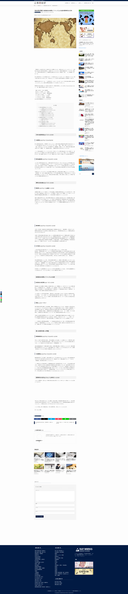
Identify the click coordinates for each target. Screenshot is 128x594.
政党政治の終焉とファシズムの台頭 (46, 117)
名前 (36, 503)
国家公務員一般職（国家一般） (40, 552)
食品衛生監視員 (37, 556)
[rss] (92, 0)
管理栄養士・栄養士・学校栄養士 (61, 565)
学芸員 (56, 562)
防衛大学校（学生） (38, 581)
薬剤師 (56, 568)
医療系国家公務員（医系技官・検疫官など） (43, 586)
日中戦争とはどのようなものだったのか (47, 115)
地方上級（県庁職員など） (59, 550)
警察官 (56, 553)
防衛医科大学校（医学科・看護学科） (41, 582)
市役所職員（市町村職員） (59, 552)
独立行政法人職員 (58, 581)
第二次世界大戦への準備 (44, 121)
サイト (37, 511)
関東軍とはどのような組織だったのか (47, 113)
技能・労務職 (57, 575)
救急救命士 (57, 556)
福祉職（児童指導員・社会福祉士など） (62, 573)
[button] (37, 419)
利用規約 (59, 590)
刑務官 (36, 571)
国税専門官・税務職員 (39, 553)
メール (37, 507)
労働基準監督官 (37, 558)
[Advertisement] (55, 58)
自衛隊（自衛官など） (39, 585)
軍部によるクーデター (44, 120)
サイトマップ (64, 590)
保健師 (56, 569)
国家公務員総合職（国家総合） (40, 550)
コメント (37, 490)
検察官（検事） (37, 563)
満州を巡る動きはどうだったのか (46, 111)
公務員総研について (51, 590)
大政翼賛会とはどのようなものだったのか (48, 124)
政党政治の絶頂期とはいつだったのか (47, 118)
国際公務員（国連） (58, 584)
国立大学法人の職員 (58, 583)
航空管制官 (37, 560)
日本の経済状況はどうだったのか (46, 107)
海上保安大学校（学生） (39, 576)
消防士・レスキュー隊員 (59, 555)
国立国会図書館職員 (38, 569)
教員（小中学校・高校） (59, 558)
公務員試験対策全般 (37, 12)
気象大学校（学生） (38, 579)
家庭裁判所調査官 (38, 566)
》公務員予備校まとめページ (83, 155)
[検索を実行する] (93, 174)
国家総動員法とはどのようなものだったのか (48, 123)
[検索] (93, 0)
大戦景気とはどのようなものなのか (47, 108)
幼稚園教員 (57, 559)
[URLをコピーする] (72, 419)
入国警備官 (37, 572)
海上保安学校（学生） (39, 578)
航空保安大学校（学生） (39, 584)
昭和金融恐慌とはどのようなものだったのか (48, 110)
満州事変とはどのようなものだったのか (47, 114)
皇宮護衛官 (37, 573)
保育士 (56, 560)
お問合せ (56, 590)
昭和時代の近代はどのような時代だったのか (48, 126)
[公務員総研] (40, 3)
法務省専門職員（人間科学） (40, 559)
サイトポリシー (69, 590)
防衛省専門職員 (37, 575)
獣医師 (56, 566)
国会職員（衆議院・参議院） (40, 568)
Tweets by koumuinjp (82, 47)
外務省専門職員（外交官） (39, 562)
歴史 (42, 12)
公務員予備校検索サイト (76, 590)
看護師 (56, 571)
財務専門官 (37, 555)
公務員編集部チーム (39, 441)
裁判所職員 (37, 565)
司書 (55, 563)
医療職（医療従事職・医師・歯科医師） (62, 572)
